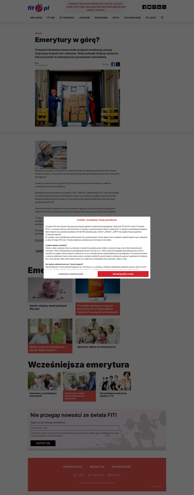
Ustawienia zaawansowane (70, 274)
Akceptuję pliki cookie (123, 274)
